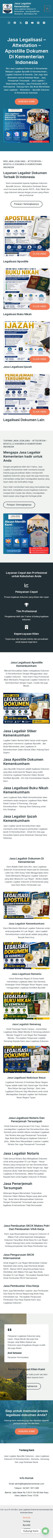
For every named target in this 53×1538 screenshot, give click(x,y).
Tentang (26, 1521)
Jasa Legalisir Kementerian (22, 5)
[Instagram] (9, 23)
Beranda (26, 1517)
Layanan (26, 1528)
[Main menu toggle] (47, 9)
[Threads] (26, 23)
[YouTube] (32, 23)
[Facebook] (15, 23)
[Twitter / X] (20, 23)
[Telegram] (44, 23)
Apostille (26, 1525)
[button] (39, 254)
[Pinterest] (38, 23)
